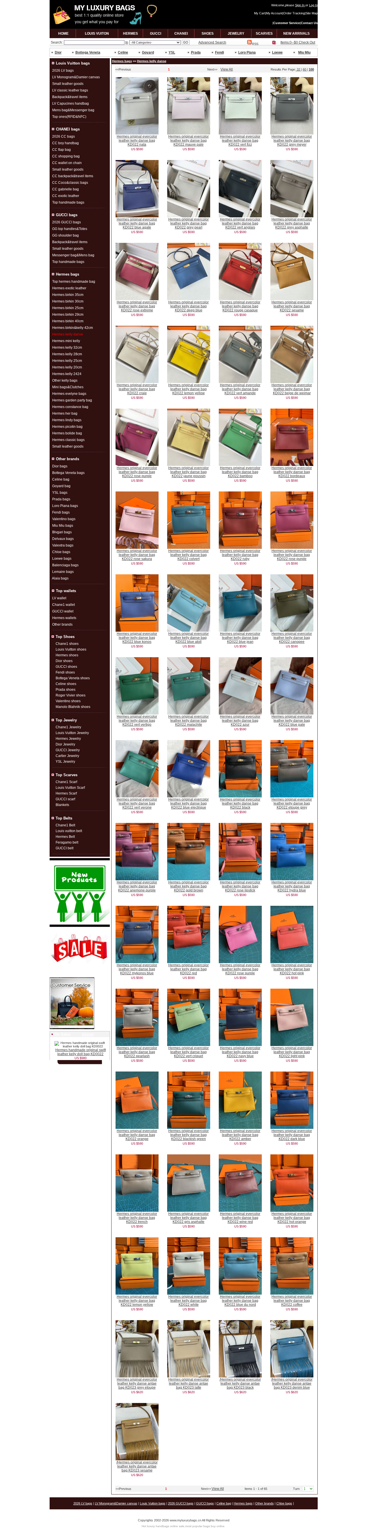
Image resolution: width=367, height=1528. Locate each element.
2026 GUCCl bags (66, 222)
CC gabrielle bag (65, 189)
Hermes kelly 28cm (67, 354)
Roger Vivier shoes (70, 695)
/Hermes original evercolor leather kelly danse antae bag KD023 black (240, 1383)
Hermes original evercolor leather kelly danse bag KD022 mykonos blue (137, 969)
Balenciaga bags (65, 565)
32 (298, 69)
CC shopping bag (66, 156)
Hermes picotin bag (67, 427)
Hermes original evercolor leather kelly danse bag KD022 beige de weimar (292, 389)
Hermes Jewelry (68, 739)
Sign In (300, 5)
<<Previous (123, 69)
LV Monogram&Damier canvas (76, 77)
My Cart (259, 13)
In (126, 42)
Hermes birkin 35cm (67, 295)
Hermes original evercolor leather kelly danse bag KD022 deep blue (188, 306)
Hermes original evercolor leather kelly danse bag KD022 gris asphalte (188, 1218)
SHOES (208, 34)
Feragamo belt (67, 842)
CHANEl (181, 34)
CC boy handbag (65, 143)
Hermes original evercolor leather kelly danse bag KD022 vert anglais (240, 223)
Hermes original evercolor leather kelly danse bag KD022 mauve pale (188, 140)
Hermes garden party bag (72, 400)
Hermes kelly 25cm (67, 361)
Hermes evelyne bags (69, 394)
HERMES (130, 34)
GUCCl (155, 34)
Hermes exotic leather (69, 288)
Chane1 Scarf (66, 782)
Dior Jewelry (65, 744)
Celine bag (60, 479)
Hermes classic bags (68, 440)
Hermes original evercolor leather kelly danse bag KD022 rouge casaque (240, 306)
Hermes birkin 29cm (67, 315)
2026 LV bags (63, 71)
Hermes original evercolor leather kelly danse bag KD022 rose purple (137, 472)
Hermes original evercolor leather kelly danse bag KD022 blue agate (137, 223)
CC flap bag (61, 150)
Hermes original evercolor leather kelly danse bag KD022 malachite (188, 721)
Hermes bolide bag (67, 433)
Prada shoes (65, 690)
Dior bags (59, 466)
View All (226, 69)
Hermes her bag (64, 413)
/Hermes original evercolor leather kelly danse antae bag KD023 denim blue (292, 1383)
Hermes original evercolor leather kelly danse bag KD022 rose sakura (137, 555)
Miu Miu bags (62, 526)
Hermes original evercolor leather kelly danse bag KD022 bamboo (240, 472)
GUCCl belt (64, 848)
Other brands (62, 624)
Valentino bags (63, 519)
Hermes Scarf (66, 793)
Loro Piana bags (65, 506)
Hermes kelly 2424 (66, 374)
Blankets (62, 805)
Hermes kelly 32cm (67, 348)
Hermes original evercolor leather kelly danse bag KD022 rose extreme (137, 306)
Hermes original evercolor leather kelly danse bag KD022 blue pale (292, 721)
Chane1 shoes (67, 644)
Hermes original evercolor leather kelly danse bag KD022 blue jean (240, 638)
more (87, 1034)
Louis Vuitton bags (152, 1503)
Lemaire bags (63, 572)
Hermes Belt (65, 837)
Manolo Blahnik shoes (73, 707)
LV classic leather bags (70, 90)
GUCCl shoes (66, 667)
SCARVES (264, 34)
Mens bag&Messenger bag (73, 110)
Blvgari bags (62, 532)
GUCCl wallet (62, 611)
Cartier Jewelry (67, 756)
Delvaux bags (63, 539)
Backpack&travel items (69, 97)
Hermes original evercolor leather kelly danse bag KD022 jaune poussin (188, 472)
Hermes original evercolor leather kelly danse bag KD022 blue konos (137, 638)
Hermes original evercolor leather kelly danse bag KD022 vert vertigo (137, 721)
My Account (274, 13)
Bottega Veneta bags (68, 473)
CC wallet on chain (67, 163)
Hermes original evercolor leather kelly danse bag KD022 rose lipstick (240, 886)
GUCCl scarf (65, 799)
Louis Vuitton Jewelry (72, 733)
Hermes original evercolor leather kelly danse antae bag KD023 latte (188, 1383)
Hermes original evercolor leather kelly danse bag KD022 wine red (240, 1218)
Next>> (212, 69)
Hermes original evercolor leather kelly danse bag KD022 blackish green (188, 1135)
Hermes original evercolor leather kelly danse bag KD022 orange (137, 1135)
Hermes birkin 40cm (67, 321)
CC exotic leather (65, 196)
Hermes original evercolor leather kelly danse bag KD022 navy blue (240, 1052)
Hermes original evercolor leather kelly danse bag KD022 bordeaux (292, 472)
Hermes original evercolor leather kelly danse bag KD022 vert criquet (188, 1052)
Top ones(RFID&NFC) (69, 117)
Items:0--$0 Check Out (297, 42)
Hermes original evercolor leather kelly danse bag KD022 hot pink (292, 969)
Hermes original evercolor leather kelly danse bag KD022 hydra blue (292, 886)
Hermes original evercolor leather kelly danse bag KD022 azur (240, 721)
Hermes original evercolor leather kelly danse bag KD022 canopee (292, 638)
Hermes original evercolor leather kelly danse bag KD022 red (188, 969)
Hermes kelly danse (151, 61)
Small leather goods (67, 84)
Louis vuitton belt (69, 831)
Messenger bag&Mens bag (73, 255)
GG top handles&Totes (69, 229)
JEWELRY (236, 34)
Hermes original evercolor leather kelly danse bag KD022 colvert (188, 555)
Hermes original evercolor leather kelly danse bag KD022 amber (240, 1135)
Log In (313, 5)
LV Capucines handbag (70, 104)
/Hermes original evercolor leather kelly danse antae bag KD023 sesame (137, 1466)
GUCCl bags (205, 1503)
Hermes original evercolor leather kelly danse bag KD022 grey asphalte (292, 223)
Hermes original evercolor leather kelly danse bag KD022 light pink (292, 1052)
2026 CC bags (63, 136)
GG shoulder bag (65, 235)
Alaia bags (60, 578)
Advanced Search (212, 42)
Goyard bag (61, 486)
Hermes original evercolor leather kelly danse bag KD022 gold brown (188, 886)
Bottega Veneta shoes (73, 678)
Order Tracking (294, 13)
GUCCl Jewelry (68, 750)
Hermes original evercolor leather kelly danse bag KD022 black (240, 803)
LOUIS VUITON (97, 34)
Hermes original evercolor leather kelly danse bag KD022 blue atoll (188, 638)
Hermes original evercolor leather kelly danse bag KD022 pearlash (137, 1052)
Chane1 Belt (65, 825)
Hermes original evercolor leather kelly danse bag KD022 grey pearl (188, 223)
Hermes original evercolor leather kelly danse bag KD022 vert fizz (240, 140)
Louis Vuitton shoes (71, 649)
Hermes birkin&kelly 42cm (72, 328)
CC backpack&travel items (72, 176)
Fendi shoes (65, 672)
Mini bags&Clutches (67, 387)
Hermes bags (122, 61)
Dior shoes (64, 661)
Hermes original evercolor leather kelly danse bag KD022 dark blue (292, 1135)
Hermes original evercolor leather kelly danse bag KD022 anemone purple (137, 886)
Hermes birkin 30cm (67, 301)
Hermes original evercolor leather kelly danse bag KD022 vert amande (240, 389)
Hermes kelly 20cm (67, 367)
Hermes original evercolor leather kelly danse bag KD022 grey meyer (292, 140)
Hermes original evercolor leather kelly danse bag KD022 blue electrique (188, 803)
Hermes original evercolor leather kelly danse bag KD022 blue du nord (240, 1301)
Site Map (312, 13)
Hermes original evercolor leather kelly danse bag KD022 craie (137, 389)
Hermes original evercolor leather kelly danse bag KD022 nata (137, 140)
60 (305, 69)
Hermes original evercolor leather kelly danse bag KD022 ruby (240, 555)
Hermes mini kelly (66, 341)
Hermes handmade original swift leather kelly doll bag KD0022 (80, 1052)
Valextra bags (62, 545)
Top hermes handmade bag (73, 282)
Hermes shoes (67, 655)
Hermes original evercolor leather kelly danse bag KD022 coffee (292, 1301)
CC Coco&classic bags (70, 183)
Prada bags (61, 499)
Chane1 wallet (63, 605)
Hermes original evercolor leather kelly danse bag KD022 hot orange (292, 1218)
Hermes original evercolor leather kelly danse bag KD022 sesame (292, 306)
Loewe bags (61, 559)
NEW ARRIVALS (296, 34)
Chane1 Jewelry (68, 727)
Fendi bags (61, 512)
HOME (63, 34)
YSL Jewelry (65, 762)
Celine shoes (66, 684)
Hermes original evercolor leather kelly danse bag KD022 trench (137, 1218)
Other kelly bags (64, 380)
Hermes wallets (64, 618)
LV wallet (59, 598)
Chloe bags (61, 552)
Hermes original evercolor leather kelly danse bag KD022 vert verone (137, 803)
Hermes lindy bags (66, 420)
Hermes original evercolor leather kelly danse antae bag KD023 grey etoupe (137, 1383)
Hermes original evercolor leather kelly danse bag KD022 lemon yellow (188, 389)
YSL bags (59, 493)
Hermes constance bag (70, 407)
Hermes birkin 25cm (67, 308)
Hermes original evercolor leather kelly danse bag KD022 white (188, 1301)
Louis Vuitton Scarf (70, 788)
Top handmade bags (68, 202)
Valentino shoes (68, 701)
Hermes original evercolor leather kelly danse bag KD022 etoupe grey (292, 803)
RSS (255, 44)
